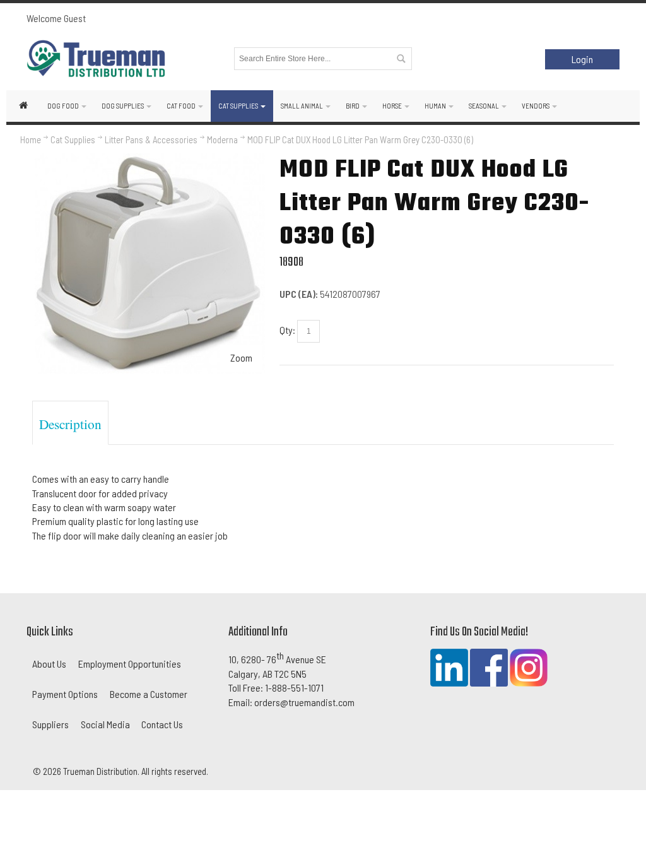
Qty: (287, 330)
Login (582, 59)
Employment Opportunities (129, 664)
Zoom (241, 357)
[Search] (400, 58)
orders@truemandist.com (304, 702)
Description (70, 424)
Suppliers (50, 724)
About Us (49, 664)
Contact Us (162, 724)
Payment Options (65, 694)
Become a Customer (148, 694)
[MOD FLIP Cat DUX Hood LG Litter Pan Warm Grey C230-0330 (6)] (150, 160)
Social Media (105, 724)
